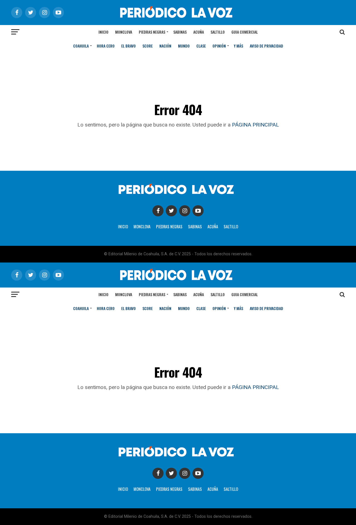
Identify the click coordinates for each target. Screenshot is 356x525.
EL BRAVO (128, 46)
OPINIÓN (219, 46)
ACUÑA (212, 226)
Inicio (103, 32)
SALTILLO (231, 226)
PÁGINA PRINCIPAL (255, 125)
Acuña (198, 32)
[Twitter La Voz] (171, 210)
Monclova (123, 32)
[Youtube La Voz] (198, 210)
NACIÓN (165, 46)
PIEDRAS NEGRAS (169, 226)
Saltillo (218, 32)
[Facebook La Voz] (158, 210)
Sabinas (180, 32)
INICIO (123, 226)
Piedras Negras (152, 32)
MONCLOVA (142, 226)
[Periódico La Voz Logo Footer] (178, 195)
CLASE (201, 46)
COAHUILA (81, 46)
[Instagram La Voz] (184, 210)
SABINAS (195, 226)
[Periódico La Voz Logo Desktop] (178, 19)
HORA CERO (106, 46)
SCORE (147, 46)
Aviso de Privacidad (266, 46)
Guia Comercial (244, 32)
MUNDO (184, 46)
